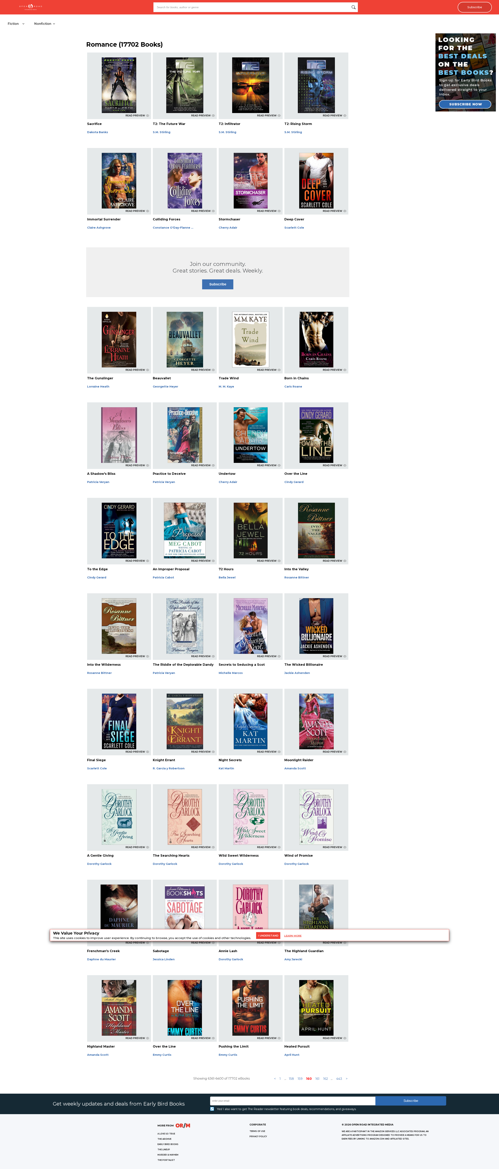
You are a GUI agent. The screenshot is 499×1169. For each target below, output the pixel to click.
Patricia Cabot (163, 577)
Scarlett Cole (294, 227)
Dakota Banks (97, 132)
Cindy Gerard (293, 482)
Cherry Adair (228, 227)
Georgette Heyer (165, 386)
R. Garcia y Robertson (169, 768)
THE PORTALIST (166, 1160)
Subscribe (474, 7)
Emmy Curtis (162, 1055)
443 (339, 1079)
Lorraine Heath (98, 386)
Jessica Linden (164, 959)
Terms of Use (257, 1131)
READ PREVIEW (135, 115)
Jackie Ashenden (297, 673)
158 (291, 1079)
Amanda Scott (295, 768)
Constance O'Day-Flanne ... (173, 227)
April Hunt (291, 1055)
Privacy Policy (258, 1136)
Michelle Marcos (231, 673)
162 (325, 1079)
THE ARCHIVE (164, 1139)
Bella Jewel (227, 577)
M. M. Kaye (226, 386)
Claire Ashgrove (99, 227)
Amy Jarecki (293, 959)
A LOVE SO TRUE (166, 1133)
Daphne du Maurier (101, 959)
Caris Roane (293, 386)
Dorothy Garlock (99, 864)
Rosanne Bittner (296, 577)
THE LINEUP (163, 1149)
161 (317, 1079)
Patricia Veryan (98, 482)
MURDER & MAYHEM (167, 1155)
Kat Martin (226, 768)
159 (300, 1079)
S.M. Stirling (161, 132)
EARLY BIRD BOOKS (167, 1144)
